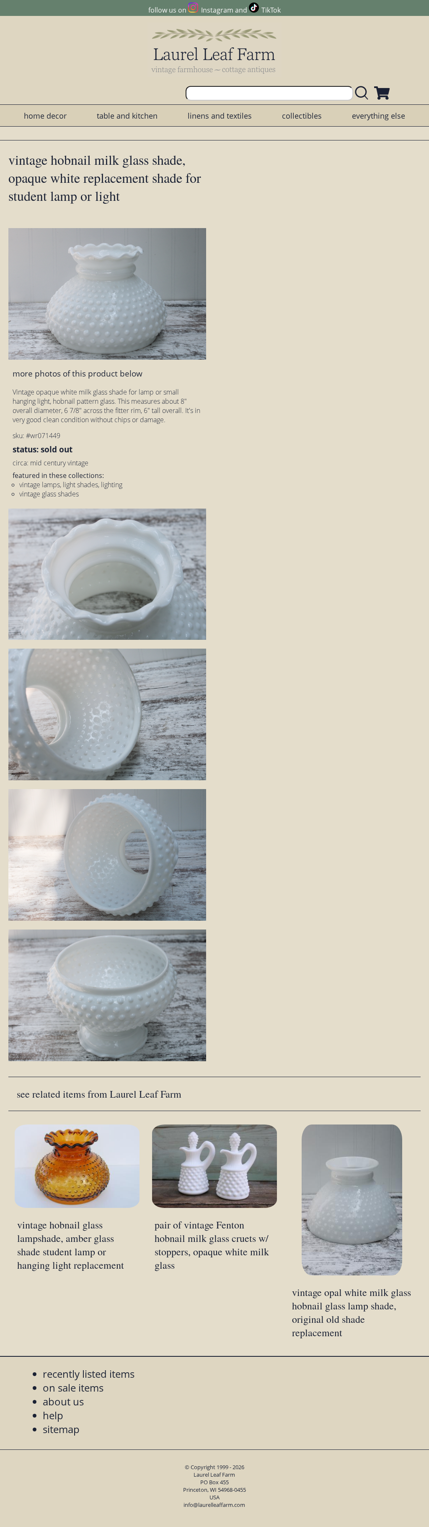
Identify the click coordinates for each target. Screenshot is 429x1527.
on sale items (73, 1388)
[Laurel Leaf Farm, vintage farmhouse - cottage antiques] (214, 51)
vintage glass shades (49, 494)
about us (63, 1401)
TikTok (271, 10)
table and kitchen (127, 116)
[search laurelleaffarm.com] (363, 93)
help (53, 1415)
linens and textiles (220, 116)
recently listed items (88, 1374)
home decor (45, 116)
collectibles (302, 116)
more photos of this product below (77, 373)
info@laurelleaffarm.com (214, 1505)
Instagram (217, 10)
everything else (378, 116)
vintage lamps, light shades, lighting (70, 484)
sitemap (61, 1429)
